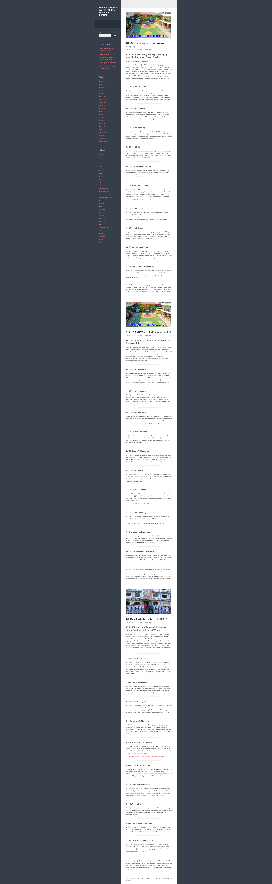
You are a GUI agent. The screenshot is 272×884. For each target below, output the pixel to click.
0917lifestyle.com (103, 236)
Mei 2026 (101, 90)
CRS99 (100, 182)
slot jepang (101, 203)
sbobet (100, 173)
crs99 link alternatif (103, 233)
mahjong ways (102, 209)
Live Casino (101, 215)
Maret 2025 (102, 123)
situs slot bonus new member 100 (106, 197)
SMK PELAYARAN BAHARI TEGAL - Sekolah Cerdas (108, 11)
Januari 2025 (102, 129)
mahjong (101, 185)
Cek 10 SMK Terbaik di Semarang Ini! (142, 200)
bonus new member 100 (104, 188)
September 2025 (103, 105)
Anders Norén (166, 878)
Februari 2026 (102, 96)
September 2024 (103, 141)
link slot (101, 230)
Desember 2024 (102, 132)
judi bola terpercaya (103, 227)
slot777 (101, 212)
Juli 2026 (101, 84)
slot (100, 179)
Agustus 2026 (102, 81)
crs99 (100, 206)
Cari (100, 32)
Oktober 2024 (102, 138)
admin (140, 49)
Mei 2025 (101, 117)
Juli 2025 (101, 111)
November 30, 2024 (131, 49)
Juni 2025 (101, 114)
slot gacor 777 (102, 170)
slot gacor (101, 176)
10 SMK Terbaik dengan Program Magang (146, 44)
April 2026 (101, 93)
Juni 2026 (101, 87)
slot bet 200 (102, 218)
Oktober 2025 (102, 102)
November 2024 (103, 135)
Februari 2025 (102, 126)
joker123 (101, 194)
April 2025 (101, 120)
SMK (100, 157)
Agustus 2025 (102, 108)
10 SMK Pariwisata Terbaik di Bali (141, 504)
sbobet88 (101, 239)
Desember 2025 (102, 99)
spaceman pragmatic (104, 191)
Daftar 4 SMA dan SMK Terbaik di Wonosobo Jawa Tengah (148, 756)
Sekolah (101, 154)
